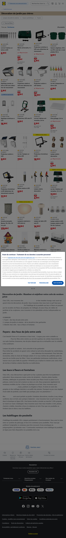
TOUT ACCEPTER (57, 283)
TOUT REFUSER (32, 283)
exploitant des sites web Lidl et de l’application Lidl (21, 257)
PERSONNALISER (43, 283)
